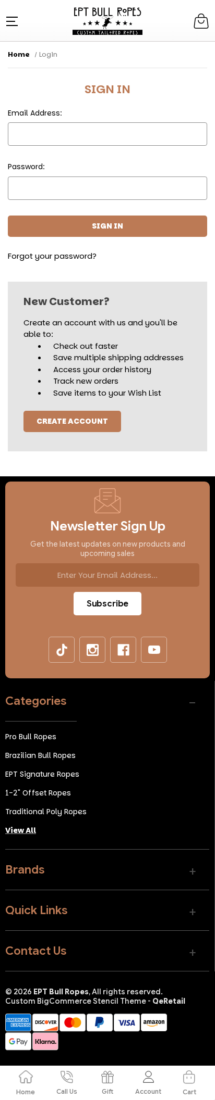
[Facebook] (124, 650)
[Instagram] (93, 650)
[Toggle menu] (11, 20)
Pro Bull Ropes (30, 736)
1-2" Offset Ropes (38, 793)
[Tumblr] (62, 650)
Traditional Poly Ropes (46, 811)
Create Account (72, 421)
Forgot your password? (52, 255)
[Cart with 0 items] (201, 21)
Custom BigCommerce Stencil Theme (75, 1001)
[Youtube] (154, 650)
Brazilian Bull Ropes (40, 755)
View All (20, 830)
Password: (26, 166)
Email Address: (35, 113)
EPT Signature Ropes (42, 774)
